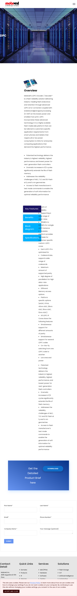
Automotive (63, 579)
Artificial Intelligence (66, 576)
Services (24, 579)
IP (21, 576)
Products (24, 573)
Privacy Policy (35, 583)
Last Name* (44, 506)
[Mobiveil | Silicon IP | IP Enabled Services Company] (12, 4)
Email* (6, 517)
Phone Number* (45, 517)
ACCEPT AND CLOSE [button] (11, 591)
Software (43, 576)
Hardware (43, 573)
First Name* (8, 506)
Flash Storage (64, 570)
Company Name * (10, 529)
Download (53, 468)
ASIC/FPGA (43, 570)
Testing (42, 579)
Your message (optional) (49, 529)
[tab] (32, 209)
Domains (24, 570)
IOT (60, 573)
